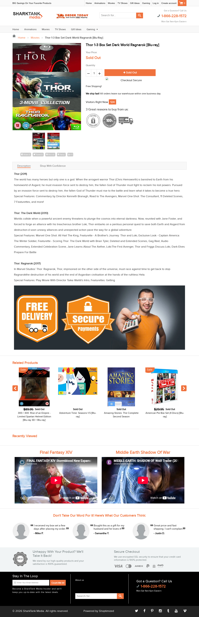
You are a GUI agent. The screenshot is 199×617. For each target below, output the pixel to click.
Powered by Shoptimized (98, 611)
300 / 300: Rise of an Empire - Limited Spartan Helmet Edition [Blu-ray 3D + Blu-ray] (34, 417)
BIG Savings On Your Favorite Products (31, 3)
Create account (168, 3)
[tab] (24, 165)
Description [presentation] (24, 165)
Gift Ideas (135, 3)
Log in (156, 3)
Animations (99, 3)
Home (89, 3)
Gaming (146, 3)
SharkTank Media (33, 611)
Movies (111, 3)
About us (79, 580)
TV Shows (122, 3)
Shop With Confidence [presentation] (53, 165)
